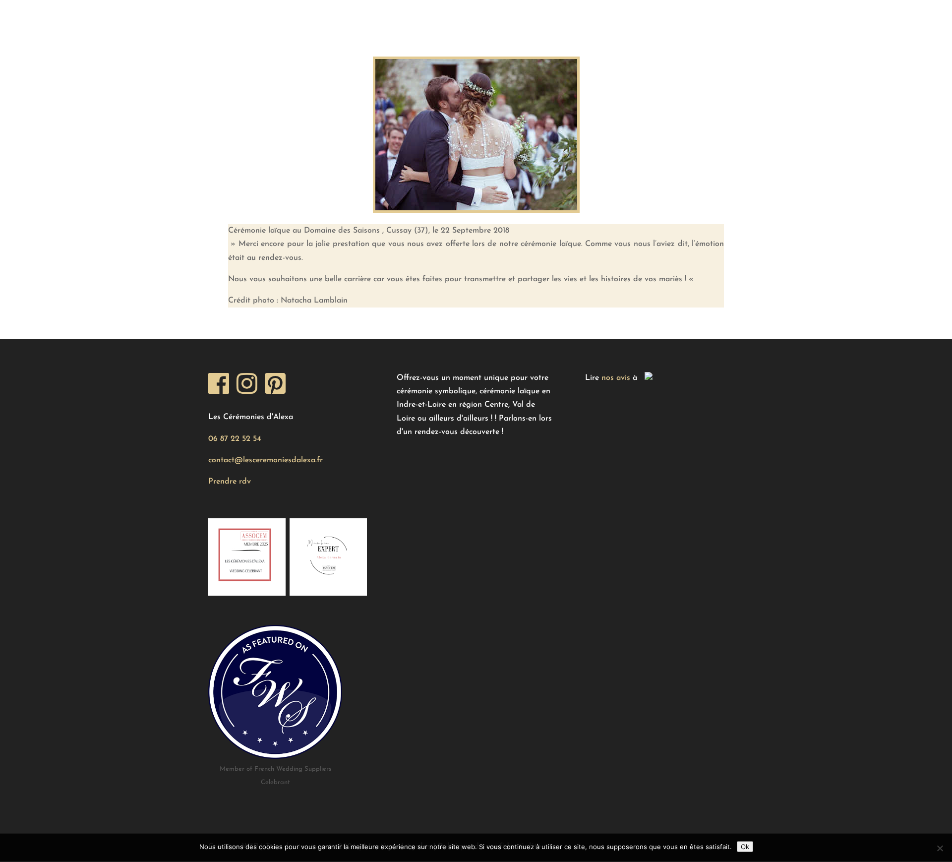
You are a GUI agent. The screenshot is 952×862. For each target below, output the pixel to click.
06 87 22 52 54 (234, 439)
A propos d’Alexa (506, 17)
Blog (434, 17)
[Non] (940, 848)
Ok (745, 847)
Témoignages (372, 17)
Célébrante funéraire (712, 17)
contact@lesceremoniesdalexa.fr (265, 460)
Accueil (223, 17)
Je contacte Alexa (604, 17)
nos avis (615, 378)
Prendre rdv (229, 482)
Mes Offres (287, 17)
